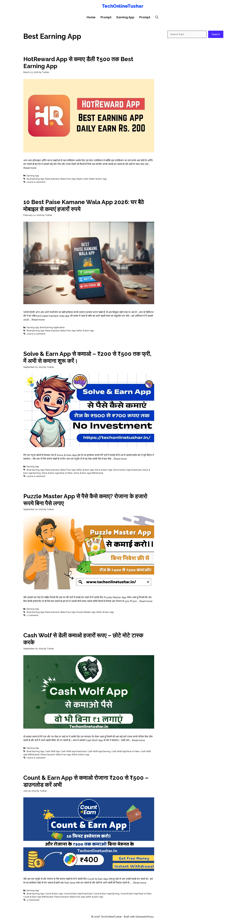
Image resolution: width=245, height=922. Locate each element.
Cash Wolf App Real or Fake (125, 751)
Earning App (125, 17)
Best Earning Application (52, 327)
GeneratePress (145, 916)
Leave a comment (36, 182)
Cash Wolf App (52, 751)
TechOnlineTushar (122, 6)
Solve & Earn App (103, 470)
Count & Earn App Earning (106, 893)
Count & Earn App (54, 893)
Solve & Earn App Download (127, 470)
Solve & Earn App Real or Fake (57, 473)
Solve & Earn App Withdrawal (88, 473)
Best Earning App (35, 179)
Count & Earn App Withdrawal (38, 897)
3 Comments (33, 900)
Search (216, 34)
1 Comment (32, 615)
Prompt (106, 17)
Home (91, 17)
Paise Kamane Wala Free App (60, 179)
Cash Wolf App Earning (98, 751)
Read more (29, 167)
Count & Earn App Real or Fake (136, 893)
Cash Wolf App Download (73, 751)
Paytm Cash (82, 179)
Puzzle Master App (85, 612)
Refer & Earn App (97, 179)
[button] (157, 17)
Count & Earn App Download (78, 893)
